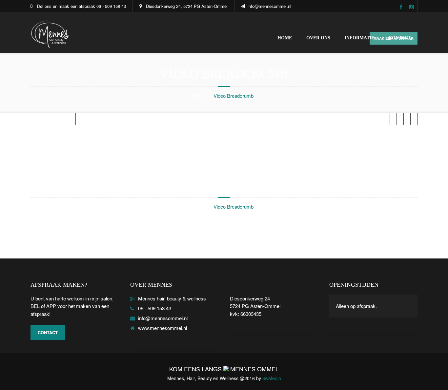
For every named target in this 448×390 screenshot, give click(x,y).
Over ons (318, 37)
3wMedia (271, 378)
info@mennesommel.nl (269, 6)
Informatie (359, 37)
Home (284, 37)
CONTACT (48, 332)
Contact (400, 37)
